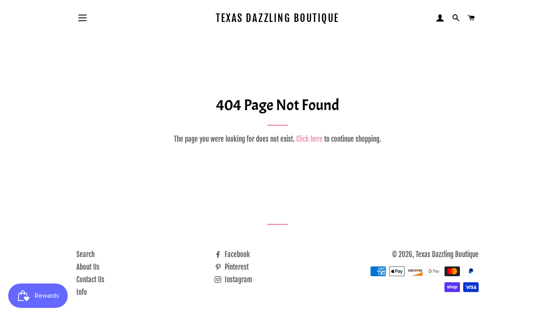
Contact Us (90, 279)
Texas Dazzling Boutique (277, 18)
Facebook (236, 254)
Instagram (237, 279)
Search (85, 254)
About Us (88, 267)
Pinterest (236, 267)
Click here (309, 139)
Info (81, 292)
